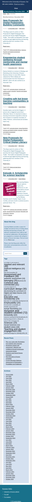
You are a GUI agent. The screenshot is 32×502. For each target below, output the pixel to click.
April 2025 (9, 402)
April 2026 (9, 382)
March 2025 (9, 404)
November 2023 (10, 434)
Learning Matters (17, 501)
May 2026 (8, 380)
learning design (9, 319)
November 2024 (10, 412)
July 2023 (8, 440)
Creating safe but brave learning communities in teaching (16, 100)
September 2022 (10, 453)
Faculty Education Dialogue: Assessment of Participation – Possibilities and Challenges (14, 362)
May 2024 (8, 423)
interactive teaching (10, 317)
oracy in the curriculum (11, 321)
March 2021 (9, 470)
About (9, 240)
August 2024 (9, 417)
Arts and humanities (10, 272)
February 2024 (10, 428)
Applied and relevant (14, 265)
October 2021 (10, 458)
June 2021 (9, 464)
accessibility (7, 262)
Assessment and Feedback (12, 275)
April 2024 (9, 425)
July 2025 (8, 399)
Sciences (23, 50)
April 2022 (9, 455)
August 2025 (9, 397)
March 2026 (9, 384)
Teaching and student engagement (11, 51)
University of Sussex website (11, 491)
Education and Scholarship (11, 298)
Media (20, 319)
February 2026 (10, 386)
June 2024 (9, 421)
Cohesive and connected (16, 209)
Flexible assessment (11, 306)
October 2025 (10, 393)
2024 (8, 13)
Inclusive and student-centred (10, 130)
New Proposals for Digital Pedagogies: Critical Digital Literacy (15, 139)
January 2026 (10, 387)
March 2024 (9, 427)
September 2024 (10, 415)
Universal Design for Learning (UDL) (15, 333)
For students (7, 497)
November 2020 (10, 477)
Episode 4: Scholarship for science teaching (15, 174)
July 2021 (8, 462)
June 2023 (9, 442)
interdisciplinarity (21, 317)
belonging (10, 280)
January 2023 (10, 449)
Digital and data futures (15, 50)
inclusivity (13, 91)
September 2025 (10, 395)
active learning (15, 262)
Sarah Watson (22, 107)
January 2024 (10, 430)
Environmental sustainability (12, 305)
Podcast (10, 215)
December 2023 (10, 432)
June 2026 (9, 378)
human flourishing (23, 128)
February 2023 (10, 447)
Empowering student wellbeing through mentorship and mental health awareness (15, 60)
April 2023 (9, 443)
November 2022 (10, 451)
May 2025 (8, 400)
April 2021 (9, 468)
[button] (27, 11)
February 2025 (10, 406)
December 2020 (10, 475)
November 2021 (10, 457)
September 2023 (10, 438)
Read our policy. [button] (19, 4)
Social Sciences (12, 325)
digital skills (8, 295)
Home (4, 13)
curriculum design (14, 89)
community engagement (10, 286)
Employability (12, 303)
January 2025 (10, 408)
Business (22, 281)
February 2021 (10, 471)
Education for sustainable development (16, 301)
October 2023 (10, 436)
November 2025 (10, 391)
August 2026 (9, 374)
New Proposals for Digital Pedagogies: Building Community (14, 22)
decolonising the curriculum (13, 211)
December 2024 (10, 410)
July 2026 (8, 376)
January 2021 (10, 473)
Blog (9, 53)
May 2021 (8, 466)
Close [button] (16, 8)
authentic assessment (14, 278)
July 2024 (8, 419)
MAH (16, 319)
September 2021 (10, 460)
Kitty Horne (22, 28)
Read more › (6, 46)
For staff (6, 494)
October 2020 (10, 479)
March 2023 (9, 445)
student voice (11, 327)
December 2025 (10, 389)
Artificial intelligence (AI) (14, 269)
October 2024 (10, 414)
